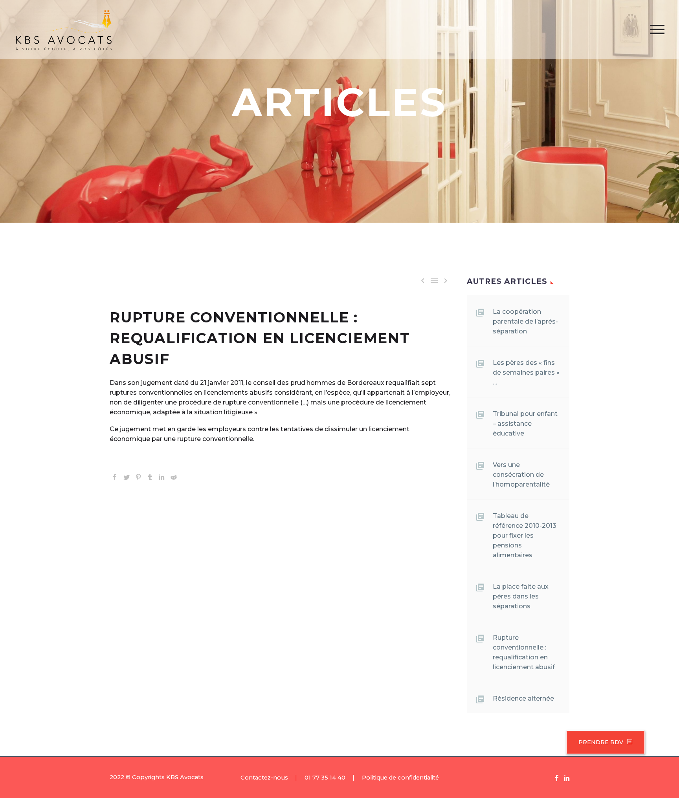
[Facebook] (115, 477)
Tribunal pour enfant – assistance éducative (525, 423)
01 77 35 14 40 (325, 778)
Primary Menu (657, 29)
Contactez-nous (264, 778)
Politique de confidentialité (400, 778)
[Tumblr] (150, 477)
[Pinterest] (138, 477)
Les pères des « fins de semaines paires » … (526, 372)
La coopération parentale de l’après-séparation (525, 321)
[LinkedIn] (162, 477)
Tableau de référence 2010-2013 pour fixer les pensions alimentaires (524, 535)
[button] (629, 742)
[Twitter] (126, 477)
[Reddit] (174, 477)
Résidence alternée (523, 698)
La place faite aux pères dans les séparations (521, 596)
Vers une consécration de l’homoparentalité (521, 474)
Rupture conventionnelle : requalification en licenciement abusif (524, 652)
